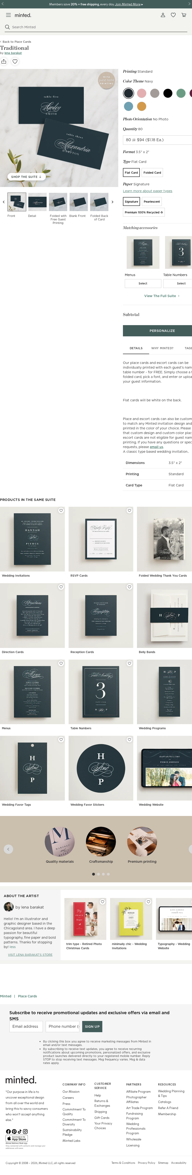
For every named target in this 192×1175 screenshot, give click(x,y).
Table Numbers (80, 728)
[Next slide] (112, 202)
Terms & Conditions (123, 1162)
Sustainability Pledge (72, 1132)
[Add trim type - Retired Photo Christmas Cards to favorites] (102, 902)
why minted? (162, 348)
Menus (6, 728)
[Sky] (128, 106)
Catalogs (164, 1102)
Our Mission (71, 1091)
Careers (68, 1097)
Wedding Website (151, 804)
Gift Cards (101, 1117)
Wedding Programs (152, 728)
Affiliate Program (138, 1091)
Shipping (100, 1111)
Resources (167, 1084)
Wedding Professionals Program (135, 1128)
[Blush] (141, 93)
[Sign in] (163, 15)
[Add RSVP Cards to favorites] (129, 510)
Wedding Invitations (16, 575)
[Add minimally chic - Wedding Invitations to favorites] (148, 902)
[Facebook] (8, 1131)
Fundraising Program (134, 1115)
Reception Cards (82, 652)
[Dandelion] (141, 106)
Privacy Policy (146, 1162)
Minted (5, 996)
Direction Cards (13, 652)
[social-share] (3, 61)
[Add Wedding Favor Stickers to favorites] (129, 739)
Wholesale (133, 1139)
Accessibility (178, 1162)
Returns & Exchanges (102, 1103)
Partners (133, 1084)
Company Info (74, 1084)
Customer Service (102, 1086)
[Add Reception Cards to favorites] (129, 587)
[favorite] (15, 61)
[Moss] (181, 93)
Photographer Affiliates (136, 1099)
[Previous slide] (3, 202)
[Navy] (128, 93)
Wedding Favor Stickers (87, 804)
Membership (167, 1114)
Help (97, 1095)
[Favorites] (173, 15)
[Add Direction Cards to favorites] (61, 587)
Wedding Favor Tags (16, 804)
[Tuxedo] (168, 93)
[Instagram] (25, 1131)
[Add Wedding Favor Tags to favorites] (61, 739)
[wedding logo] (23, 15)
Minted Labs (71, 1140)
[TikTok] (19, 1131)
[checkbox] (143, 283)
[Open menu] (8, 15)
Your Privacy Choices (103, 1125)
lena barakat (13, 53)
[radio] (131, 172)
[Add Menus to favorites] (61, 663)
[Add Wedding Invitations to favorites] (61, 510)
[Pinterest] (14, 1131)
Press (66, 1103)
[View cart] (183, 15)
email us (156, 447)
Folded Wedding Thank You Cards (163, 575)
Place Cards (27, 996)
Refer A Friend (168, 1108)
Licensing (133, 1145)
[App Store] (28, 1138)
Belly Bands (147, 652)
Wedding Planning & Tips (171, 1093)
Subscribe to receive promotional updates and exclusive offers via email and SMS (89, 1015)
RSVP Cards (79, 575)
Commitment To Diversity (74, 1121)
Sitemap (163, 1162)
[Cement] (154, 93)
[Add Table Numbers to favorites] (129, 663)
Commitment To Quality (74, 1111)
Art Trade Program (139, 1108)
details (136, 348)
